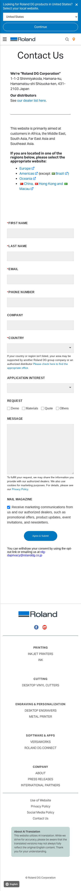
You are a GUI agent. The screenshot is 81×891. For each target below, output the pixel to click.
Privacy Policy (40, 806)
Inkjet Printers (40, 654)
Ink (40, 660)
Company (40, 767)
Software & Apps (40, 735)
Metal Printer (40, 717)
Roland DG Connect (40, 748)
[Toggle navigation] (5, 39)
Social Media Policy (40, 812)
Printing (40, 647)
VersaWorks (40, 742)
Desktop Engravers (41, 711)
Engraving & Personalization (40, 704)
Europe (25, 168)
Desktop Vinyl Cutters (40, 685)
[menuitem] (74, 39)
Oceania (25, 178)
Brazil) (62, 173)
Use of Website (40, 800)
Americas (26, 173)
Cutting (40, 679)
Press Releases (40, 779)
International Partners (40, 785)
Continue (40, 27)
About (40, 773)
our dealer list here (31, 100)
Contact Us (40, 818)
